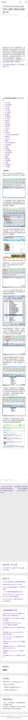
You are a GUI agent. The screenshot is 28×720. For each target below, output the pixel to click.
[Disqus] (14, 511)
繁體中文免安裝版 (10, 64)
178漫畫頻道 (8, 150)
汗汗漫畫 (7, 167)
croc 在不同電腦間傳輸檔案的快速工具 (13, 592)
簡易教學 (16, 135)
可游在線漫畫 (8, 153)
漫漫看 (6, 131)
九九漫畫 (7, 119)
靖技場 (4, 2)
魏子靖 (16, 14)
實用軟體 (6, 480)
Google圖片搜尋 (9, 135)
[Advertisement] (14, 31)
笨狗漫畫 (7, 155)
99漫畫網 (7, 115)
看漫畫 (6, 147)
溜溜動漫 (7, 149)
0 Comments (13, 480)
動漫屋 (6, 163)
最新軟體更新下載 (10, 610)
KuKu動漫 (7, 103)
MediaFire (6, 706)
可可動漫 (7, 109)
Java (7, 66)
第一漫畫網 (8, 113)
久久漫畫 (7, 107)
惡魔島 (6, 157)
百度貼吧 (7, 143)
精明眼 (6, 141)
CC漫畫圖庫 (8, 165)
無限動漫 (7, 121)
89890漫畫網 (8, 105)
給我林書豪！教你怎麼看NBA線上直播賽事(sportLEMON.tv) (21, 488)
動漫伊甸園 (8, 125)
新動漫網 (7, 133)
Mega (5, 702)
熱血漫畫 (7, 123)
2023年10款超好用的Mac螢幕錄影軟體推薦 (14, 582)
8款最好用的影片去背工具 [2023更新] (12, 584)
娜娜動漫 (7, 137)
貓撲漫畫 (7, 159)
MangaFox (7, 129)
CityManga (8, 139)
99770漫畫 (7, 111)
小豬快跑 (7, 127)
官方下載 (19, 64)
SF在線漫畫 (8, 145)
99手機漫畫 (8, 117)
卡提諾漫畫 (8, 160)
